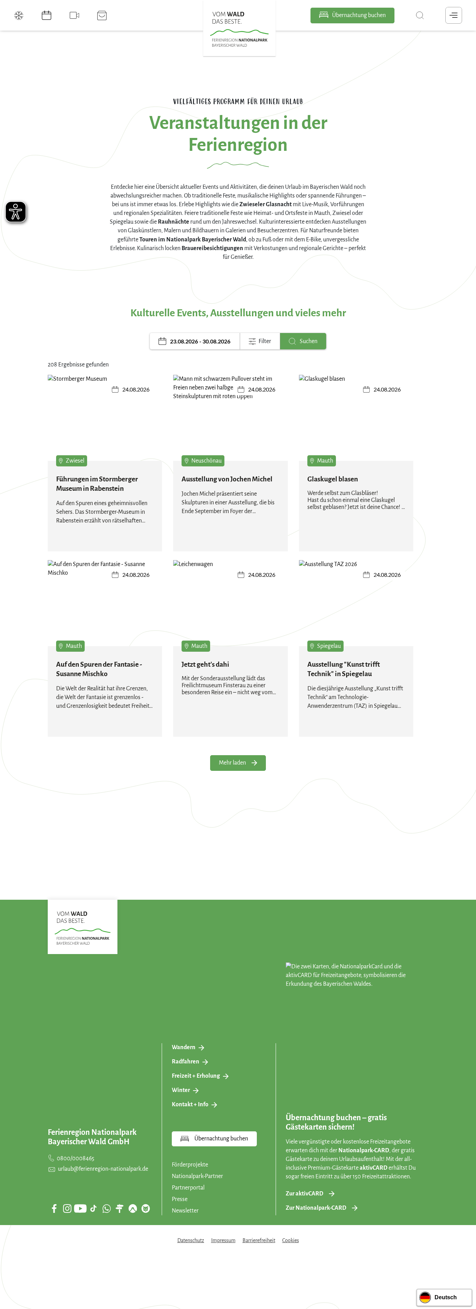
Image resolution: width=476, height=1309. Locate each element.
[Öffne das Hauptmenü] (453, 15)
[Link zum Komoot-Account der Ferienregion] (133, 1208)
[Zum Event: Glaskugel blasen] (356, 417)
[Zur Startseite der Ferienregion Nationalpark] (239, 29)
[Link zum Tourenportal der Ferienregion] (119, 1208)
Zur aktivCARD (304, 1194)
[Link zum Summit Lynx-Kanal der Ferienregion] (145, 1208)
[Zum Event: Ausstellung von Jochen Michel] (230, 417)
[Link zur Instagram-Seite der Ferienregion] (67, 1208)
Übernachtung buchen (358, 15)
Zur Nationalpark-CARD (316, 1208)
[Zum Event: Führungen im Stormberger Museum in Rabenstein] (105, 417)
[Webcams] (75, 15)
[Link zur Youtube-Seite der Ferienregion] (80, 1208)
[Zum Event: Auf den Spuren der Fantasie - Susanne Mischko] (105, 603)
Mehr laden (232, 763)
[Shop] (103, 15)
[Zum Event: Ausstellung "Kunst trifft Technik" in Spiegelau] (356, 603)
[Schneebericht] (19, 15)
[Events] (47, 15)
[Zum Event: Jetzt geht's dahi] (230, 603)
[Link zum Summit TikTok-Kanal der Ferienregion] (93, 1208)
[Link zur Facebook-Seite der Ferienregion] (54, 1208)
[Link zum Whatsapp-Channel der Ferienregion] (106, 1208)
